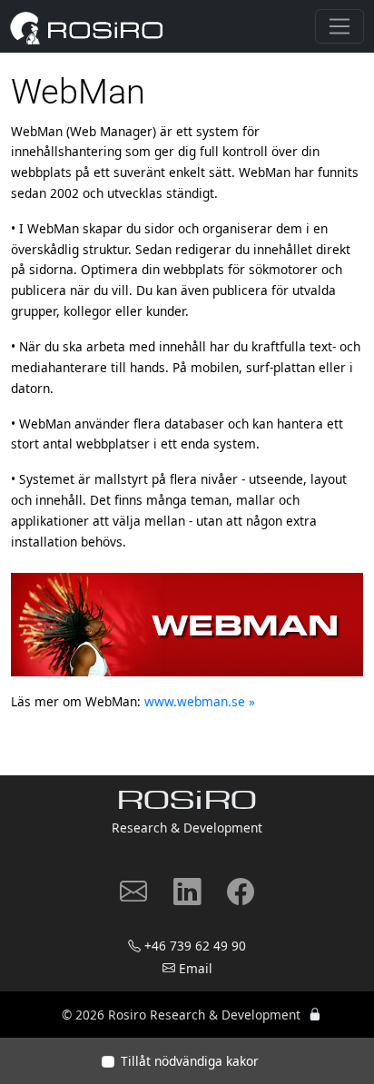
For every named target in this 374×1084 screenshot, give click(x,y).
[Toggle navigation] (339, 26)
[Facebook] (240, 898)
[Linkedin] (187, 898)
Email (195, 968)
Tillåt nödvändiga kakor (190, 1060)
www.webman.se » (199, 701)
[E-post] (133, 898)
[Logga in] (315, 1014)
